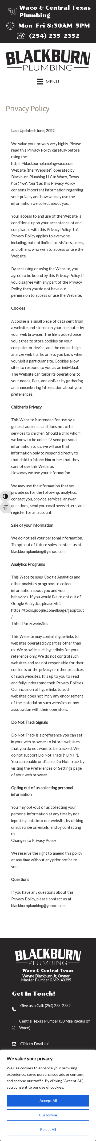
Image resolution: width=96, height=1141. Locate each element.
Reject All (48, 1129)
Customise (48, 1115)
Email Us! (42, 1044)
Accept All (48, 1100)
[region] (48, 1095)
